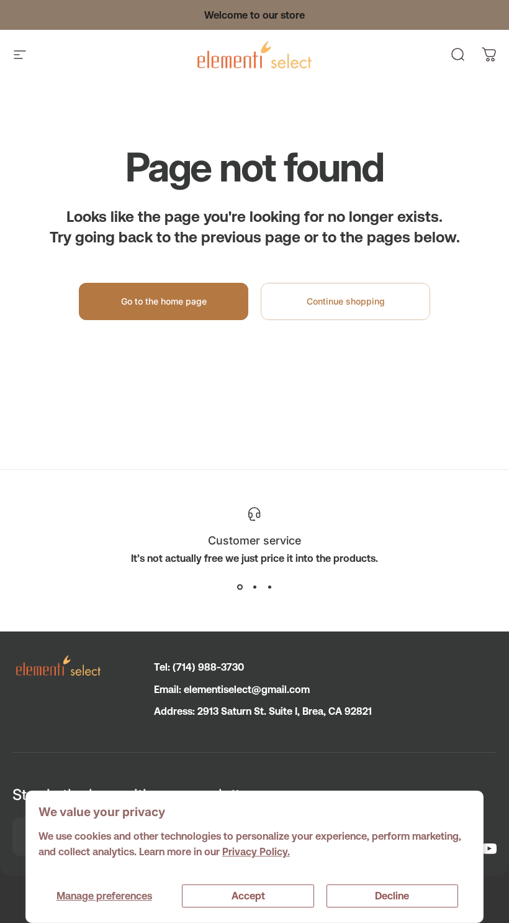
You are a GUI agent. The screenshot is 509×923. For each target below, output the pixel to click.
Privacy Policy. (256, 851)
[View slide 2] (254, 586)
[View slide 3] (269, 586)
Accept (248, 895)
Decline (392, 895)
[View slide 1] (239, 586)
